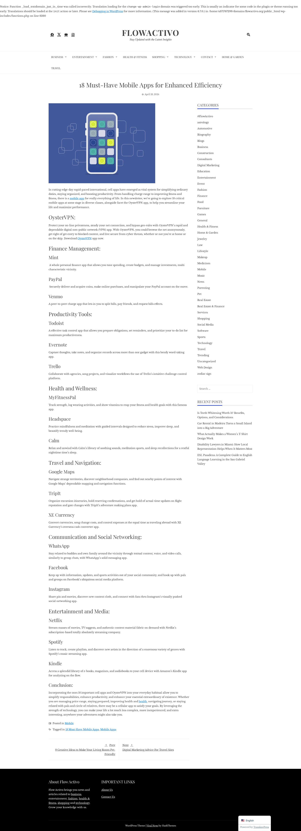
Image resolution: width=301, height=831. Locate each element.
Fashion (108, 57)
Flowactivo (150, 32)
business (76, 794)
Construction (205, 153)
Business (57, 57)
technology (83, 803)
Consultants (204, 159)
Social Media (205, 324)
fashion (73, 798)
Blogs (200, 140)
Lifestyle (202, 251)
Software (203, 330)
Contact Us (108, 796)
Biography (204, 134)
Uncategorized (206, 361)
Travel (56, 68)
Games (201, 214)
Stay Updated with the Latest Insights (151, 39)
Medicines (203, 263)
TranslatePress (261, 827)
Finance (202, 196)
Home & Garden (233, 57)
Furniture (203, 208)
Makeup (202, 257)
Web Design (204, 367)
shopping (64, 803)
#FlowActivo (205, 116)
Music (201, 275)
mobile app (77, 198)
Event (201, 183)
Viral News (152, 825)
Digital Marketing (208, 165)
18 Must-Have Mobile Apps (82, 729)
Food (200, 202)
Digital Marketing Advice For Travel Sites (148, 747)
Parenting (203, 287)
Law (200, 245)
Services (202, 312)
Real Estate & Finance (211, 306)
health (143, 701)
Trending (203, 355)
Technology (183, 57)
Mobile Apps (108, 729)
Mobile (69, 723)
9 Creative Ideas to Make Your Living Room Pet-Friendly (85, 750)
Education (203, 171)
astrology (203, 122)
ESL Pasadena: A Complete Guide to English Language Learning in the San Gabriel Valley (224, 459)
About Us (107, 789)
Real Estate (204, 300)
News (200, 281)
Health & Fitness (135, 57)
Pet (199, 294)
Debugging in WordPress (107, 11)
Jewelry (202, 239)
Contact (207, 57)
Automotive (204, 128)
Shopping (158, 57)
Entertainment (83, 57)
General (202, 220)
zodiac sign (204, 373)
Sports (201, 337)
